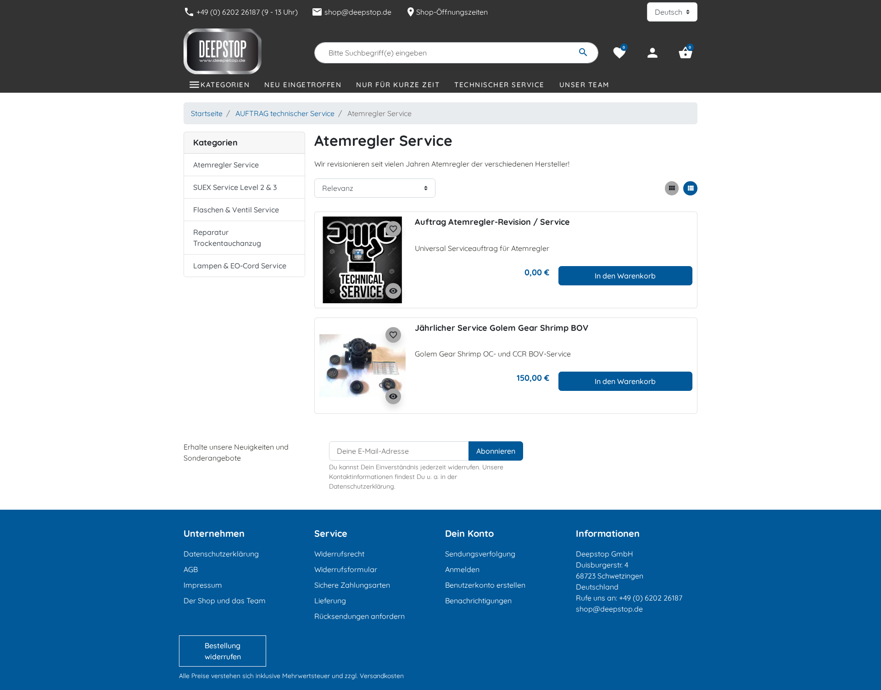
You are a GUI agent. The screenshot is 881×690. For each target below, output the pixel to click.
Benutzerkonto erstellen (485, 585)
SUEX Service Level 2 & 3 (235, 187)
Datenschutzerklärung (221, 553)
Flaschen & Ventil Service (236, 209)
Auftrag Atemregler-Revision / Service (492, 222)
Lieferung (330, 600)
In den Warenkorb (625, 275)
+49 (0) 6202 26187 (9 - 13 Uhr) (241, 12)
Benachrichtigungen (478, 600)
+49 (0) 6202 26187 (650, 597)
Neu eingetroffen (302, 84)
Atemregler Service (226, 164)
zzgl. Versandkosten (374, 676)
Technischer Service (499, 84)
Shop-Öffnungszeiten (446, 12)
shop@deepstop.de (351, 12)
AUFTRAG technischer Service (285, 113)
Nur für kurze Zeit (398, 84)
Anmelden (462, 569)
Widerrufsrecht (339, 553)
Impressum (203, 585)
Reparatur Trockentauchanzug (227, 238)
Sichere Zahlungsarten (352, 585)
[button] (685, 53)
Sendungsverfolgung (480, 553)
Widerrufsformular (345, 569)
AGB (191, 569)
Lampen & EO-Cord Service (239, 265)
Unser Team (584, 84)
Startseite (207, 113)
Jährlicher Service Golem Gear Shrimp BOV (501, 328)
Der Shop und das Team (225, 600)
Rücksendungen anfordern (359, 616)
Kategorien (225, 84)
